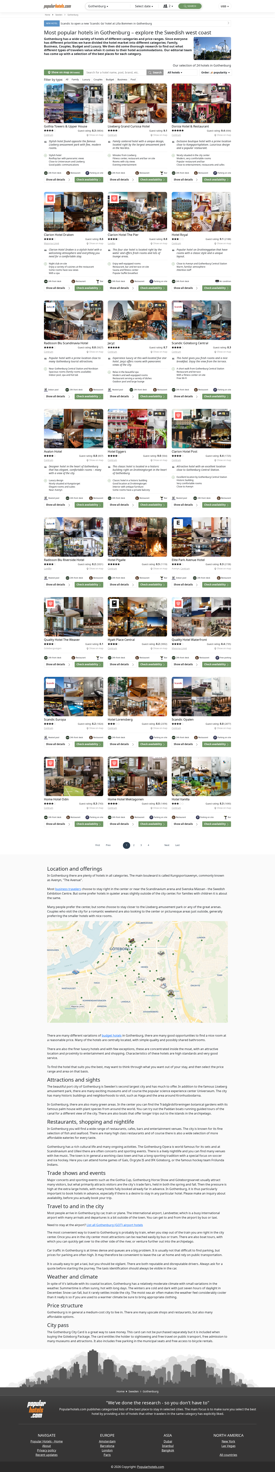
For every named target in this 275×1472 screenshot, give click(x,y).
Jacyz (111, 343)
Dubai (168, 1441)
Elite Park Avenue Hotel (188, 560)
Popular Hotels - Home (46, 1441)
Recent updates (47, 1455)
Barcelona (107, 1446)
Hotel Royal (180, 235)
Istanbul (168, 1446)
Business (122, 79)
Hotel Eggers (117, 451)
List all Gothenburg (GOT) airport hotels (115, 1225)
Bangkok (168, 1450)
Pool (133, 79)
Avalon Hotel (53, 451)
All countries (228, 1455)
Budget (110, 79)
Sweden (58, 14)
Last (177, 845)
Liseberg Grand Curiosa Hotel (129, 126)
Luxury (86, 79)
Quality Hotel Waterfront (189, 640)
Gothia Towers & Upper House (65, 126)
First (97, 845)
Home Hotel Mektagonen (126, 799)
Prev (108, 845)
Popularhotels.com (150, 1467)
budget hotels (112, 1035)
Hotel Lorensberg (120, 719)
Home (47, 14)
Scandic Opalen (183, 719)
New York (228, 1441)
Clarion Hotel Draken (59, 235)
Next (166, 845)
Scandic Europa (55, 719)
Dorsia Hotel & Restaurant (190, 126)
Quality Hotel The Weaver (62, 640)
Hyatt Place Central (121, 640)
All (67, 79)
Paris (107, 1455)
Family (75, 79)
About (46, 1446)
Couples (98, 79)
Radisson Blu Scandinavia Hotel (66, 343)
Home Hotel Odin (56, 799)
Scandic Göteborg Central (190, 343)
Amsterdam (107, 1441)
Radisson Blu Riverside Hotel (64, 560)
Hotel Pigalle (117, 560)
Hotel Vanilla (181, 799)
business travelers (68, 889)
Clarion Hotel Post (184, 451)
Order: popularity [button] (214, 72)
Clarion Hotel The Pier (123, 235)
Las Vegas (228, 1446)
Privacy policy (46, 1450)
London (107, 1450)
